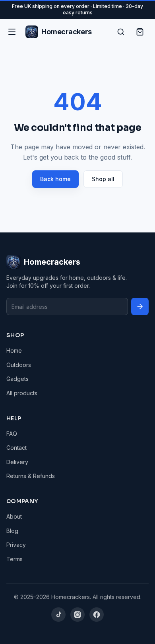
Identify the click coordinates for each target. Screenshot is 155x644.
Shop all (103, 179)
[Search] (121, 32)
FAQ (11, 433)
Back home (55, 179)
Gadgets (17, 378)
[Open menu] (12, 32)
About (14, 516)
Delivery (17, 462)
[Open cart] (140, 32)
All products (21, 393)
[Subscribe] (140, 306)
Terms (14, 559)
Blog (12, 530)
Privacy (16, 544)
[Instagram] (77, 614)
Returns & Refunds (30, 475)
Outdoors (18, 364)
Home (14, 350)
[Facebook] (96, 614)
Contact (16, 447)
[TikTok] (58, 614)
